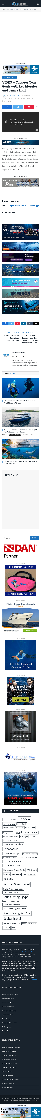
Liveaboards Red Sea (13, 861)
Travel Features (7, 1087)
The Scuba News (21, 1098)
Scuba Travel (12, 919)
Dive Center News (8, 1003)
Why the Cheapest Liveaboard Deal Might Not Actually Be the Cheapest (20, 431)
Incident (32, 837)
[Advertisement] (20, 36)
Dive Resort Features (9, 1059)
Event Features (7, 1071)
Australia (13, 819)
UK (13, 927)
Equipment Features (9, 1067)
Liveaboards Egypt (12, 853)
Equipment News (7, 1015)
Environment (31, 832)
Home (5, 9)
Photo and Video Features (10, 1079)
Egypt (18, 832)
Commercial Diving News (10, 995)
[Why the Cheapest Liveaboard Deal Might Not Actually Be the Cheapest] (20, 417)
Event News (6, 1019)
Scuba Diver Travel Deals (13, 889)
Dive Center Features (9, 1055)
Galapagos (24, 837)
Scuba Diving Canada (10, 892)
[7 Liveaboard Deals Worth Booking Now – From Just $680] (20, 449)
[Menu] (3, 3)
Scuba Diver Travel (16, 884)
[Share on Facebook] (7, 107)
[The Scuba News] (20, 3)
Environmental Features (10, 1063)
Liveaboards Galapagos (30, 854)
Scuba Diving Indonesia (11, 904)
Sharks (24, 923)
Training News (7, 1027)
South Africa (32, 923)
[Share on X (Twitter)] (18, 107)
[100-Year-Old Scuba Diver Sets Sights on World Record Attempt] (20, 388)
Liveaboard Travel (11, 865)
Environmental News (10, 837)
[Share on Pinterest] (29, 107)
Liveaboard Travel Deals (14, 870)
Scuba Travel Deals (11, 923)
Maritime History (7, 1075)
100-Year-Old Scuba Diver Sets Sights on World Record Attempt (19, 402)
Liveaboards (10, 849)
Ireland (16, 840)
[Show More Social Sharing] (37, 107)
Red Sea (8, 879)
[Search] (38, 3)
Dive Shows (19, 828)
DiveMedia (14, 1101)
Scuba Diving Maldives (14, 908)
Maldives (32, 869)
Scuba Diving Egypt (15, 897)
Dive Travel (30, 827)
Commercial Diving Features (11, 1047)
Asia (5, 819)
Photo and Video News (9, 1023)
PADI (24, 874)
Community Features (9, 1051)
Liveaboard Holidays (13, 844)
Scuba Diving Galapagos (11, 901)
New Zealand (16, 874)
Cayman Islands (9, 824)
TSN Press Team (14, 95)
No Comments (28, 99)
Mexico (6, 874)
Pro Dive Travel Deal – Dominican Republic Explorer (10, 338)
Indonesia (7, 840)
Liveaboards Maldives (27, 857)
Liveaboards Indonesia (9, 857)
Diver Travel (8, 827)
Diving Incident (7, 833)
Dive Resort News (8, 1007)
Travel (6, 927)
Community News (9, 77)
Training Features (8, 1083)
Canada (24, 819)
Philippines (31, 874)
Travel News (6, 1031)
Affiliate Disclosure (31, 1101)
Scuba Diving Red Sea (17, 913)
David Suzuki (21, 824)
